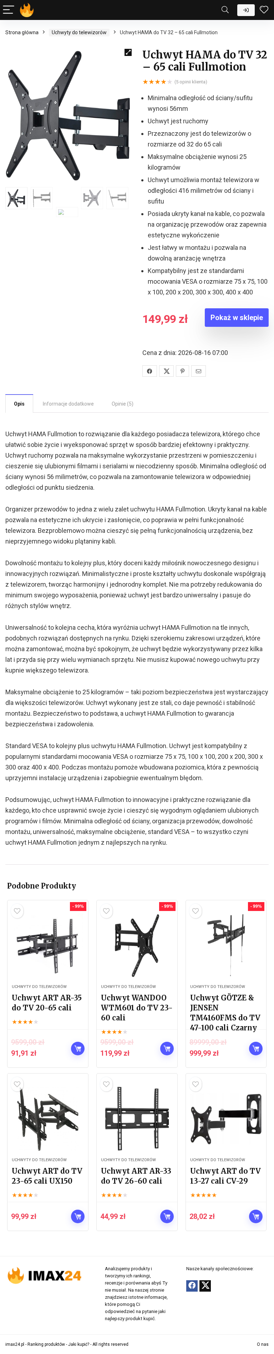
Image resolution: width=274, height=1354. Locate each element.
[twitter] (205, 1286)
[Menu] (8, 10)
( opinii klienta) (190, 81)
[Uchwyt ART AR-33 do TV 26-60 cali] (137, 1119)
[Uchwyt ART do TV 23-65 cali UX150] (47, 1119)
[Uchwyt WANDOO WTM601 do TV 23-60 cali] (137, 945)
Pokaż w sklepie (236, 317)
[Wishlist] (264, 10)
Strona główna (22, 32)
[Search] (225, 10)
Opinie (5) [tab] (122, 404)
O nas (263, 1344)
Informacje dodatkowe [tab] (68, 404)
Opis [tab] (19, 404)
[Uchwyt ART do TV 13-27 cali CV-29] (226, 1119)
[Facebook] (192, 1286)
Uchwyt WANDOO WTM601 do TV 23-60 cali (137, 1007)
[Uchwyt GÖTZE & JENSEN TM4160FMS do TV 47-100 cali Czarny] (226, 945)
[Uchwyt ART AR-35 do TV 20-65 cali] (47, 945)
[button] (128, 52)
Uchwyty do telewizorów (79, 32)
